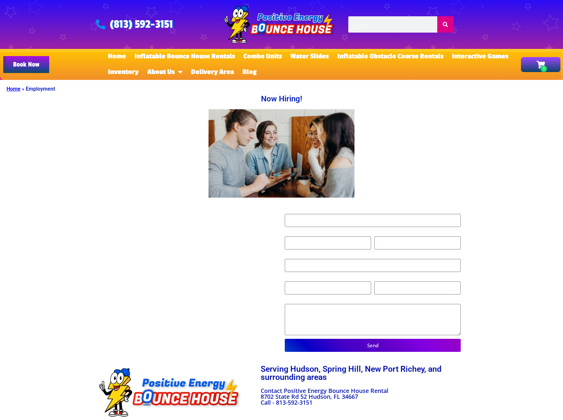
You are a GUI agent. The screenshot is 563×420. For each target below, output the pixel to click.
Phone (293, 233)
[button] (26, 64)
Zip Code (295, 256)
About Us (161, 72)
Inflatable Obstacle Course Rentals (390, 56)
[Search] (445, 24)
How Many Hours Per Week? (408, 278)
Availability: (298, 301)
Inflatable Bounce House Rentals (185, 56)
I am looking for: (304, 278)
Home (117, 56)
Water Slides (309, 56)
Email (381, 233)
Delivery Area (212, 72)
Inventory (123, 72)
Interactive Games (480, 56)
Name (292, 210)
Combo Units (262, 56)
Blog (249, 72)
